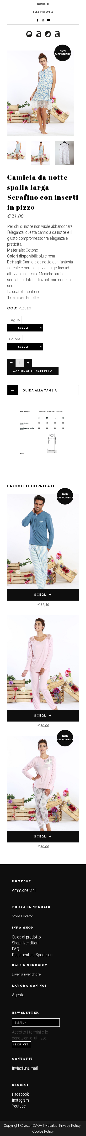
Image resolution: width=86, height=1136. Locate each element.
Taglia (14, 320)
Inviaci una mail (25, 1068)
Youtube (19, 1106)
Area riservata (43, 12)
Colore (15, 339)
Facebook (20, 1094)
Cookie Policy (43, 1131)
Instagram (20, 1100)
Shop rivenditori (25, 943)
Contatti (43, 4)
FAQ (15, 949)
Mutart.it (51, 1125)
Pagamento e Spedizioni (32, 954)
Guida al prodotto (26, 937)
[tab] (43, 390)
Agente (18, 995)
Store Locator (22, 916)
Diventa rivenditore (26, 974)
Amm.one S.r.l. (24, 890)
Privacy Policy (70, 1125)
